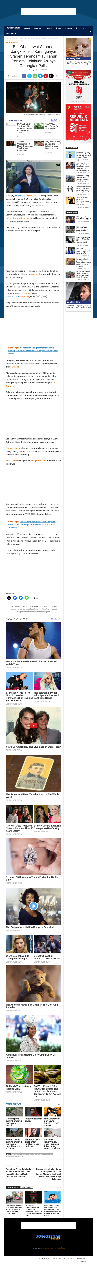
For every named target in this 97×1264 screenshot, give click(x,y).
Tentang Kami (57, 1258)
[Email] (51, 76)
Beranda (8, 38)
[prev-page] (57, 1187)
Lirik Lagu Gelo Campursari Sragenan (83, 218)
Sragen (21, 38)
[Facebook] (24, 76)
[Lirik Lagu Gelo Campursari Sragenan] (70, 219)
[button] (89, 30)
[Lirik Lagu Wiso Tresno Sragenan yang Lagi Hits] (70, 229)
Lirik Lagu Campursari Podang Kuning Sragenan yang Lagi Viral (83, 250)
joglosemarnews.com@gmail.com (53, 1248)
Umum (28, 28)
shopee (26, 218)
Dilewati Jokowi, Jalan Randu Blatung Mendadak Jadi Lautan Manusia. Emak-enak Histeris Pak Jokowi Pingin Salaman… (48, 1174)
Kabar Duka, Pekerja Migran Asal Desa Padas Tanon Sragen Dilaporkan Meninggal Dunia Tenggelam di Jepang (52, 1210)
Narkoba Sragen (39, 1154)
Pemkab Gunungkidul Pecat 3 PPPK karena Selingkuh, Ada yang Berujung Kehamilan (83, 189)
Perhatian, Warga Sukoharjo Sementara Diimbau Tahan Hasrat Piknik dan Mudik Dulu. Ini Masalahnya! (18, 1173)
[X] (29, 76)
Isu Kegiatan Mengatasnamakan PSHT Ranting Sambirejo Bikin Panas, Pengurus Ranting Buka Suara (33, 1210)
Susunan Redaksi (44, 1258)
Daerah (38, 28)
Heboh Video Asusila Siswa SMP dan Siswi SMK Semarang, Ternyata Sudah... (83, 240)
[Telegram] (40, 76)
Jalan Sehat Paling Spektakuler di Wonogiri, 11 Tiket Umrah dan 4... (82, 178)
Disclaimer (83, 1261)
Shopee (15, 366)
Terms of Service (69, 1258)
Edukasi (11, 33)
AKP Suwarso (25, 293)
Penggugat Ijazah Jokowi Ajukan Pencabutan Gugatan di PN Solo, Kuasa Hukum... (83, 262)
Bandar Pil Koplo (27, 1154)
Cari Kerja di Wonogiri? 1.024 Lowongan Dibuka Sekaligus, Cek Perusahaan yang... (82, 166)
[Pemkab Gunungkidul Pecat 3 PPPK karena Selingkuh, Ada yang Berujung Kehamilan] (70, 189)
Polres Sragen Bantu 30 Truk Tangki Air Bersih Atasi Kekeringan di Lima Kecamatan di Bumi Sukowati (14, 1209)
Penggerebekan (13, 448)
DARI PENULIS (26, 1187)
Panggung (81, 28)
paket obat (11, 218)
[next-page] (60, 1187)
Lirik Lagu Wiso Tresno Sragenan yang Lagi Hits (82, 229)
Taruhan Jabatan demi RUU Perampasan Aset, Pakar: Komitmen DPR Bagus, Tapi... (83, 201)
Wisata (49, 28)
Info (59, 28)
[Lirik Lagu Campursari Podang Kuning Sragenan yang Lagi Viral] (70, 250)
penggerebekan (38, 460)
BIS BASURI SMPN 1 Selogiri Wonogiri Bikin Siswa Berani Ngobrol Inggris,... (83, 274)
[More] (56, 76)
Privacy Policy (81, 1258)
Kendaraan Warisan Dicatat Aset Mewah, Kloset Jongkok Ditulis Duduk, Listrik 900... (83, 154)
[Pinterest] (45, 76)
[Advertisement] (48, 11)
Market (69, 28)
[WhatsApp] (35, 76)
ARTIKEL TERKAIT (13, 1187)
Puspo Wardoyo (29, 70)
